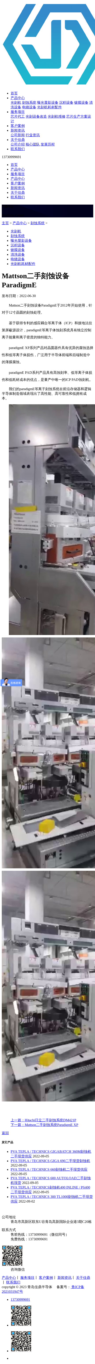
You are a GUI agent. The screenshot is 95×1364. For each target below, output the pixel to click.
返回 (5, 1133)
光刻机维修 (56, 116)
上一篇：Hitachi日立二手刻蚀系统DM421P (43, 1120)
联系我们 (18, 149)
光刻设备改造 (36, 116)
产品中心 (18, 98)
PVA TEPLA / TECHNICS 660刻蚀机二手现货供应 (49, 1169)
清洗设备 (18, 254)
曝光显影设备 (47, 102)
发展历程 (48, 144)
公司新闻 (18, 135)
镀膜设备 (81, 102)
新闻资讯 (18, 130)
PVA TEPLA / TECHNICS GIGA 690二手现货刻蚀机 (50, 1161)
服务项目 (18, 112)
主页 (5, 223)
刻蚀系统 (29, 102)
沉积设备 (66, 102)
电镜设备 (29, 107)
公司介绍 (18, 144)
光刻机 (16, 102)
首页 (14, 93)
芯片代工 (18, 116)
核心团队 (33, 144)
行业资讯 (33, 135)
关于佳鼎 (18, 140)
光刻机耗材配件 (49, 107)
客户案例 (18, 126)
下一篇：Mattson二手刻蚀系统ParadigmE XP (44, 1125)
